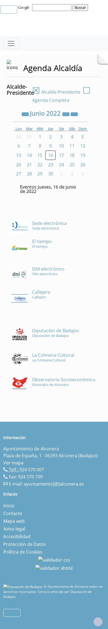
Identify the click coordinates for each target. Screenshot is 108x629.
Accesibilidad (16, 536)
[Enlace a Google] (24, 7)
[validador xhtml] (54, 568)
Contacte (12, 513)
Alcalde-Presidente (56, 92)
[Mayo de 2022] (26, 114)
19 (82, 155)
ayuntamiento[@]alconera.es (54, 484)
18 (72, 155)
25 (72, 165)
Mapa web (14, 521)
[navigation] (52, 7)
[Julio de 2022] (74, 114)
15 (39, 155)
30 (50, 174)
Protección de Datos (24, 544)
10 (61, 146)
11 (72, 146)
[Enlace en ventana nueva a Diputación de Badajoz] (23, 586)
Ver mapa (13, 463)
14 (29, 155)
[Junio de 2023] (66, 114)
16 (50, 155)
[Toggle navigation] (11, 43)
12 (82, 146)
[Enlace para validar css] (54, 560)
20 (18, 165)
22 (39, 165)
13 (18, 155)
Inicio (8, 506)
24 (61, 165)
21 (29, 165)
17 (61, 155)
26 (82, 165)
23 (50, 165)
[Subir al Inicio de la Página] (98, 621)
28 (29, 174)
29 (39, 174)
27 (18, 174)
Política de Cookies (22, 552)
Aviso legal (14, 529)
